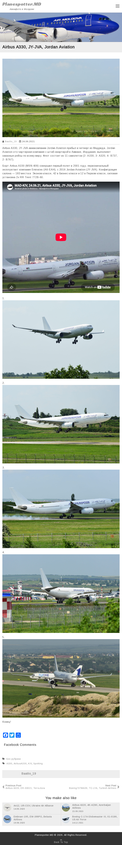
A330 (9, 763)
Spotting (38, 763)
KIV (30, 763)
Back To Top (61, 842)
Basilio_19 (11, 141)
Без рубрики (14, 759)
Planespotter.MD (21, 4)
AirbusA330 (20, 763)
